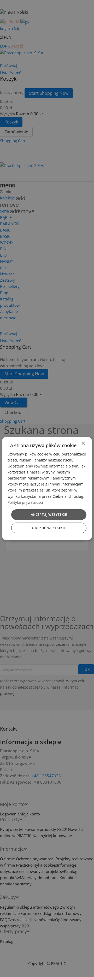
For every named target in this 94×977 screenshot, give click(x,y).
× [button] (83, 443)
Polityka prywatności (25, 502)
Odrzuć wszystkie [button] (49, 527)
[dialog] (47, 488)
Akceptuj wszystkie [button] (49, 514)
